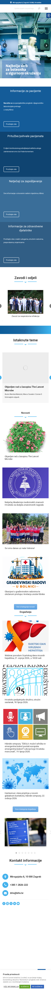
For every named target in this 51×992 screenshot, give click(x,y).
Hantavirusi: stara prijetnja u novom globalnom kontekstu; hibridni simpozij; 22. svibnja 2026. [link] (25, 796)
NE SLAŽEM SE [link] (37, 986)
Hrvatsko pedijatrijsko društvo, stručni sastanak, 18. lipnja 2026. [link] (22, 700)
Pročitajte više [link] (11, 124)
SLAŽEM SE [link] (25, 986)
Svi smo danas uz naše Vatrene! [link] (20, 548)
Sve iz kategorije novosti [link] (25, 607)
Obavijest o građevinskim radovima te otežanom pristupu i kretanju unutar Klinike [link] (25, 592)
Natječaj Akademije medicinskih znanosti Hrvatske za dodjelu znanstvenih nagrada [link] (24, 503)
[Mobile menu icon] (46, 8)
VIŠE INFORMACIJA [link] (11, 987)
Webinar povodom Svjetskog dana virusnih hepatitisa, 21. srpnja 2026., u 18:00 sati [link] (25, 656)
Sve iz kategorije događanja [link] (25, 809)
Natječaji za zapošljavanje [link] (25, 181)
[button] (16, 853)
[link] (39, 8)
